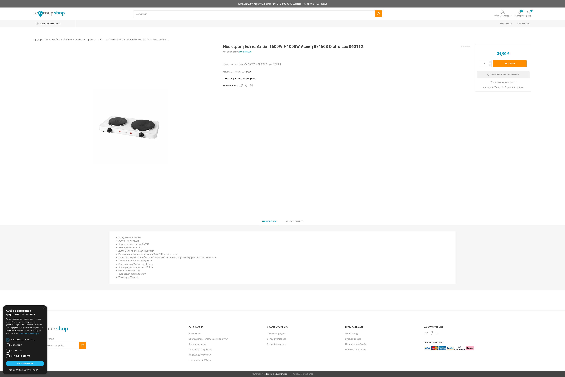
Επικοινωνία (195, 333)
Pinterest (251, 85)
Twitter (241, 85)
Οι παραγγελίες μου (276, 339)
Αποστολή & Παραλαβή (200, 349)
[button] (25, 369)
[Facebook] (431, 333)
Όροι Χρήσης (351, 333)
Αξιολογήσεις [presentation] (294, 221)
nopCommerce (280, 374)
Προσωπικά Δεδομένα (356, 344)
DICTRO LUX (245, 51)
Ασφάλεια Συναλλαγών (200, 354)
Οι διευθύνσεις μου (276, 344)
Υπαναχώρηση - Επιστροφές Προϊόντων (208, 339)
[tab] (269, 221)
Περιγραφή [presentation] (269, 221)
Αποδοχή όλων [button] (25, 363)
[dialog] (25, 339)
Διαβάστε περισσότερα (29, 333)
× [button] (44, 308)
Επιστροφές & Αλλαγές (200, 360)
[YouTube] (437, 333)
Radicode (267, 374)
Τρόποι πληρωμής (198, 344)
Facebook (246, 85)
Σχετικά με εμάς (353, 339)
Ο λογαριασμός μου (503, 16)
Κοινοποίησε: (230, 85)
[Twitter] (426, 333)
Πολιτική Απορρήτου (355, 349)
